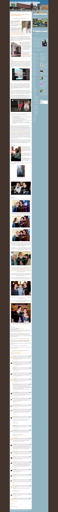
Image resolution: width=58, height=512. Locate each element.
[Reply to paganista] (30, 469)
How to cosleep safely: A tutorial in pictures (45, 71)
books (15, 353)
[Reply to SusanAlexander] (30, 438)
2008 (34, 121)
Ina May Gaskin (17, 27)
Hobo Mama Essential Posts (44, 54)
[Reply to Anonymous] (30, 425)
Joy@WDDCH (14, 451)
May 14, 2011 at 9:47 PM (15, 407)
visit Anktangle (16, 350)
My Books (42, 55)
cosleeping (34, 62)
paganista (14, 469)
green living (34, 67)
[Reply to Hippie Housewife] (30, 362)
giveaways (17, 353)
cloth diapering (34, 61)
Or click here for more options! (36, 33)
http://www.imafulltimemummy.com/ (20, 435)
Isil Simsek (14, 498)
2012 (34, 86)
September (35, 91)
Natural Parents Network (43, 59)
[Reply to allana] (30, 409)
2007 (34, 122)
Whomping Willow (15, 485)
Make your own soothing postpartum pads (45, 91)
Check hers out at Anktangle (23, 18)
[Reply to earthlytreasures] (30, 416)
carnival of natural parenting (36, 58)
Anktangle (22, 54)
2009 (34, 120)
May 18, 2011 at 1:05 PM (15, 467)
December (35, 88)
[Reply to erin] (30, 398)
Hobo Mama (17, 510)
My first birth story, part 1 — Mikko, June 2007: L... (36, 104)
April (34, 115)
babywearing (34, 55)
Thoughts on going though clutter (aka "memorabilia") (36, 112)
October (35, 90)
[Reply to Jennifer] (30, 379)
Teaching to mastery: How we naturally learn (45, 65)
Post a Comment (12, 503)
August (34, 92)
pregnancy (20, 353)
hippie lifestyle (20, 63)
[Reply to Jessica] (30, 479)
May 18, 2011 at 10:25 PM (15, 472)
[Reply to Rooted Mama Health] (30, 392)
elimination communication (36, 63)
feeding (34, 65)
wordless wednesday (35, 74)
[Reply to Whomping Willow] (30, 485)
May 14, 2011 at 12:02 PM (15, 382)
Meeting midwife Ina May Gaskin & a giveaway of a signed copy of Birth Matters (20, 15)
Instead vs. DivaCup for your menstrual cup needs (45, 84)
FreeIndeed (14, 474)
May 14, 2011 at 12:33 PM (15, 396)
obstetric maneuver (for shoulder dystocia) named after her (17, 34)
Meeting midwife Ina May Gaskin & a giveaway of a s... (36, 106)
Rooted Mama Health (15, 392)
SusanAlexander (14, 438)
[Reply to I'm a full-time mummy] (30, 430)
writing (33, 75)
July (34, 93)
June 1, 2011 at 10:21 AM (15, 496)
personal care (34, 70)
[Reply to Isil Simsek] (30, 498)
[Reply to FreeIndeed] (30, 474)
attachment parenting (35, 54)
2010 (34, 119)
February (35, 117)
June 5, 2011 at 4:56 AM (15, 501)
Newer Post (12, 504)
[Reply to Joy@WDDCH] (30, 451)
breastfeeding (34, 57)
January (35, 118)
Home (21, 504)
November (35, 89)
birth (13, 353)
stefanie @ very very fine (15, 384)
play (33, 71)
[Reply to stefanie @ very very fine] (30, 384)
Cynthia (13, 444)
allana (13, 409)
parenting (34, 69)
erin (13, 398)
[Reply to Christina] (30, 462)
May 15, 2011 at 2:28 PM (15, 442)
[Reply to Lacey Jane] (30, 373)
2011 (34, 87)
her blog (17, 213)
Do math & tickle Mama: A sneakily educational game (45, 78)
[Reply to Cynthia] (30, 444)
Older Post (30, 504)
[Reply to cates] (30, 356)
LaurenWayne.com (43, 57)
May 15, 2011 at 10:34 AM (15, 436)
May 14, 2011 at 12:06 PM (15, 390)
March (34, 116)
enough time (24, 275)
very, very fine (17, 247)
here (16, 333)
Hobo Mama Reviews (43, 58)
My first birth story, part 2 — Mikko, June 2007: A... (36, 102)
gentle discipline (35, 66)
